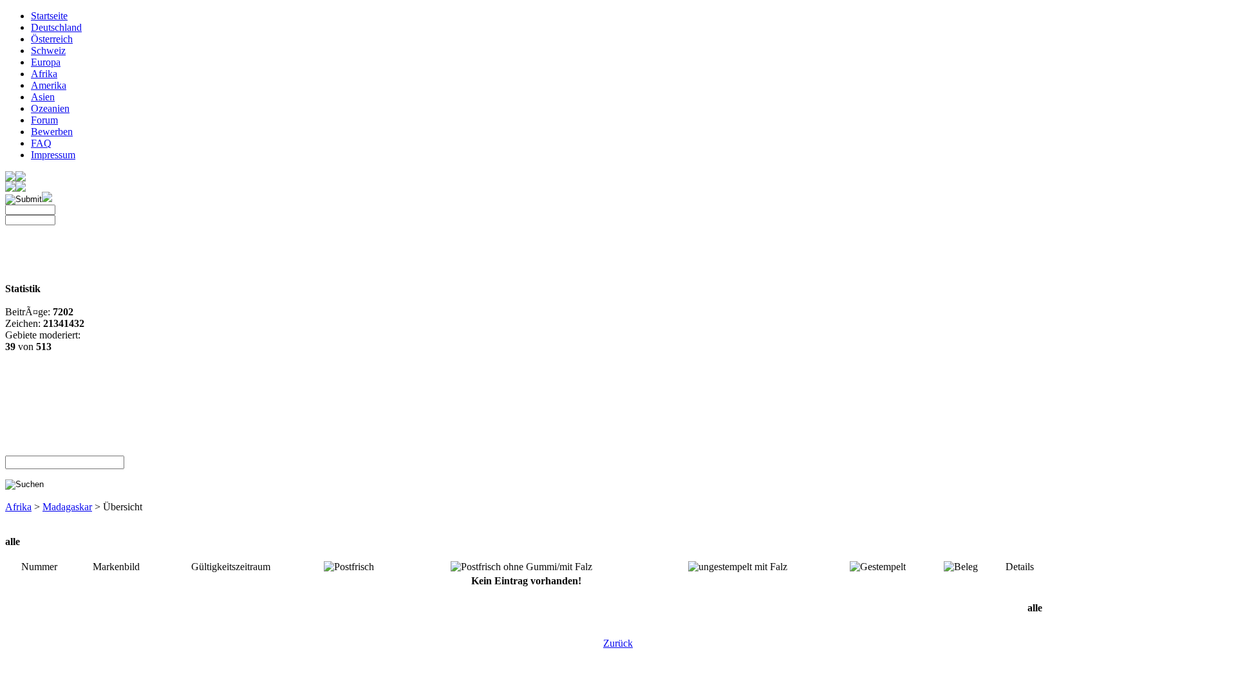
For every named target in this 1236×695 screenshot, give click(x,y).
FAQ (41, 143)
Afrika (44, 73)
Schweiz (48, 50)
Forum (44, 120)
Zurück (618, 643)
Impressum (53, 154)
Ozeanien (50, 108)
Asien (43, 96)
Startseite (49, 15)
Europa (46, 62)
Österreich (52, 38)
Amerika (48, 85)
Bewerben (52, 131)
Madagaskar (67, 506)
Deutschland (56, 27)
